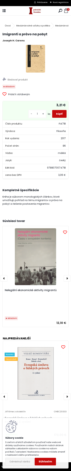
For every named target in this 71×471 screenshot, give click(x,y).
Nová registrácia (61, 2)
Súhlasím (45, 461)
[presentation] (4, 278)
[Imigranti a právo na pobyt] (35, 59)
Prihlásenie (42, 2)
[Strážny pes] (35, 79)
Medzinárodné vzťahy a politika (33, 25)
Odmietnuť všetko (19, 461)
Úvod (8, 25)
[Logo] (35, 11)
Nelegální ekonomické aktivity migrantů (31, 290)
